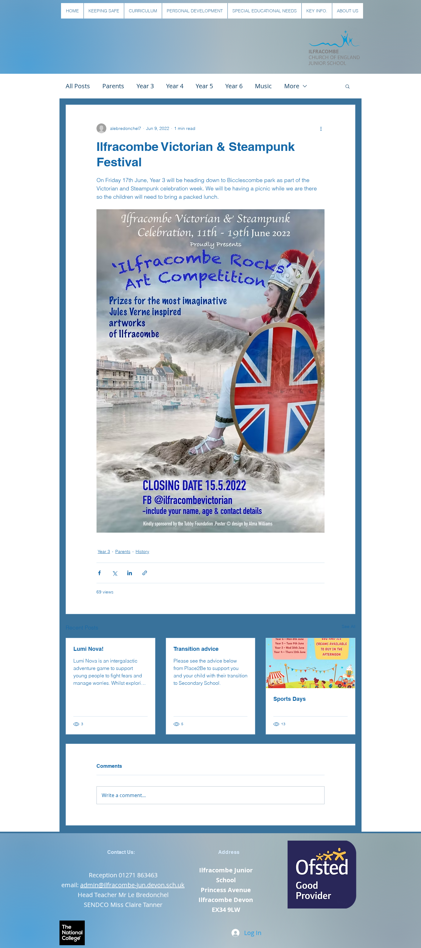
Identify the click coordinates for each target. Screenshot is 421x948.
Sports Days (289, 699)
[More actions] (321, 128)
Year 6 (234, 86)
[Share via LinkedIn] (130, 573)
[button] (104, 11)
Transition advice (196, 649)
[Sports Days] (310, 663)
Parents (113, 86)
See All (348, 626)
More (291, 86)
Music (263, 86)
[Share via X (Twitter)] (114, 573)
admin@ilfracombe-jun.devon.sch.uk (132, 885)
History (142, 551)
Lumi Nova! (88, 649)
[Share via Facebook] (99, 573)
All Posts (78, 86)
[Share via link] (145, 573)
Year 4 (174, 86)
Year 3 (145, 86)
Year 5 (204, 86)
